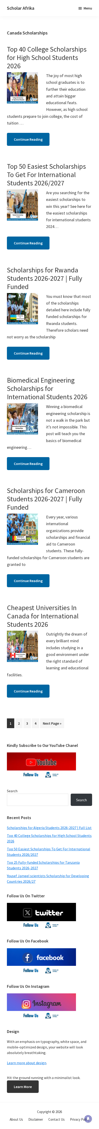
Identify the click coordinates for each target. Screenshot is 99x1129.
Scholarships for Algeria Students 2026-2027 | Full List (49, 827)
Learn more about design (26, 1062)
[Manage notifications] (88, 1119)
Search (12, 791)
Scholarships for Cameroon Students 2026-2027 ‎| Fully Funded (46, 498)
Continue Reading (28, 139)
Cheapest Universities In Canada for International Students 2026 (43, 616)
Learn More (23, 1086)
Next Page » (52, 724)
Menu (88, 8)
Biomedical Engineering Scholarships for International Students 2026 (47, 388)
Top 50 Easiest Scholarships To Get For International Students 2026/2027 (46, 174)
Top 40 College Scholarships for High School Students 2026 (47, 57)
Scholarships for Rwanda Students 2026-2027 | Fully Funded (44, 278)
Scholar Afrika (20, 8)
